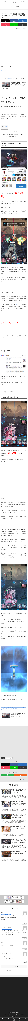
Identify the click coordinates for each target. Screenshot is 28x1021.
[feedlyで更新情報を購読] (7, 775)
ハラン (18, 304)
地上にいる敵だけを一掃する (11, 136)
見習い (2, 70)
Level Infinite (9, 758)
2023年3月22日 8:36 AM (7, 954)
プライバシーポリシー (20, 1014)
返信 (25, 923)
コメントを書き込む (14, 966)
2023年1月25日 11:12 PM (6, 914)
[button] (22, 24)
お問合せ (14, 1016)
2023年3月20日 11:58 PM (6, 943)
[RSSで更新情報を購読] (20, 775)
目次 (12, 131)
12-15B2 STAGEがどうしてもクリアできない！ (14, 134)
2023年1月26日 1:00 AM (7, 929)
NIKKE (9, 78)
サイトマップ (7, 1014)
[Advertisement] (14, 48)
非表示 (5, 126)
